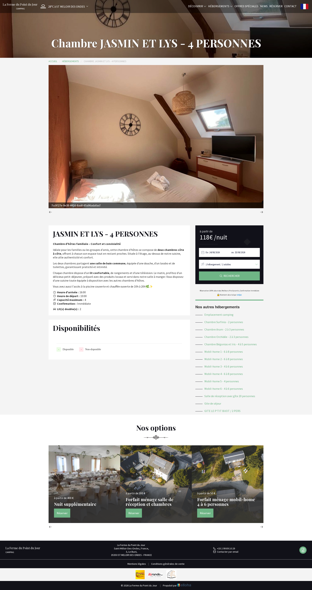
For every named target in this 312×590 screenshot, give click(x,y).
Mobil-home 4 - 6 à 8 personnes (223, 374)
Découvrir (195, 6)
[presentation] (50, 212)
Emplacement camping (218, 314)
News (264, 6)
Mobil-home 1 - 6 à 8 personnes (223, 351)
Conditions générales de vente (168, 563)
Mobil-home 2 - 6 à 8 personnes (223, 359)
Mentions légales (136, 563)
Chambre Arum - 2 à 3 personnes (224, 329)
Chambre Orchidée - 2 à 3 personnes (226, 337)
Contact (290, 6)
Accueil (53, 61)
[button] (63, 6)
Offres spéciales (246, 6)
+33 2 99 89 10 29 (226, 548)
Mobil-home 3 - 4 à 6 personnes (223, 366)
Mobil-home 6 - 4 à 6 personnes (223, 388)
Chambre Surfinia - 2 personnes (223, 322)
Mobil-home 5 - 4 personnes (221, 381)
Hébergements (219, 6)
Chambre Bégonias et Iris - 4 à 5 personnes (230, 344)
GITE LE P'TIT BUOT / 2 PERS (222, 411)
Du (207, 252)
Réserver (276, 6)
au (232, 252)
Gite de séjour (212, 403)
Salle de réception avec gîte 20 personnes (229, 396)
